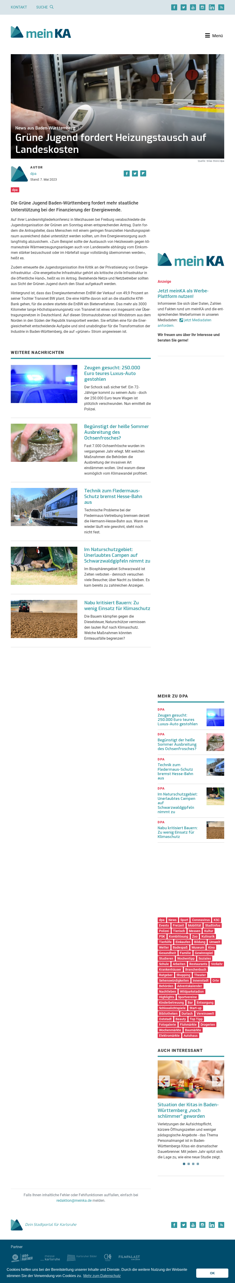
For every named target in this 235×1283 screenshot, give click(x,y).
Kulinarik (208, 936)
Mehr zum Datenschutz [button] (102, 1276)
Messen (194, 931)
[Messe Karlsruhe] (50, 1257)
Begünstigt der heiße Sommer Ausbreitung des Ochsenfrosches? (116, 432)
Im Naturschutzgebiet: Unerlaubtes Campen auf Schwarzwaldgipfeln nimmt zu (117, 555)
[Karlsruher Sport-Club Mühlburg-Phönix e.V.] (22, 1257)
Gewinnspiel (204, 953)
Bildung (199, 942)
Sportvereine (187, 997)
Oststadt (165, 1019)
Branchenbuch (195, 969)
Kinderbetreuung (171, 1002)
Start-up (195, 1008)
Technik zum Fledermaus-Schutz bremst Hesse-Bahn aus (113, 496)
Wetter (164, 947)
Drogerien (208, 1024)
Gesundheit (167, 953)
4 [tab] (198, 1164)
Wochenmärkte (170, 1030)
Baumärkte (193, 1030)
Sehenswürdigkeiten (174, 980)
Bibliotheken (168, 1013)
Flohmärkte (188, 1024)
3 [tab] (193, 1164)
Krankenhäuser (170, 969)
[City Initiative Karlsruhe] (108, 1257)
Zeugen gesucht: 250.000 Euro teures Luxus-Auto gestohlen (112, 373)
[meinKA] (41, 33)
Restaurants (198, 964)
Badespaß (180, 947)
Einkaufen (183, 942)
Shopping (183, 975)
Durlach (187, 1013)
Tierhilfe (165, 942)
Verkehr (217, 964)
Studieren (166, 958)
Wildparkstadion (192, 991)
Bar (190, 1002)
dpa (33, 173)
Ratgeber (166, 975)
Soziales (205, 958)
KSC (217, 920)
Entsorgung (205, 1002)
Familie (185, 953)
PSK (162, 936)
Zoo (195, 936)
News (172, 920)
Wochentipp (186, 958)
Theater (200, 975)
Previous (164, 1081)
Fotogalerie (167, 1024)
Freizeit (178, 925)
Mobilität (194, 925)
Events (164, 925)
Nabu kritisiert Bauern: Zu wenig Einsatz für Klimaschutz (117, 606)
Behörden (166, 986)
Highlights (166, 997)
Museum (198, 947)
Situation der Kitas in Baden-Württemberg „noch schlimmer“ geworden (188, 1110)
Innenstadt (201, 980)
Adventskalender (189, 986)
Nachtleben (167, 991)
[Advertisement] (191, 202)
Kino (211, 947)
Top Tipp (196, 1019)
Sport (184, 920)
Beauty (181, 1019)
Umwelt (214, 942)
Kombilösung (178, 936)
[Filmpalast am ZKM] (129, 1257)
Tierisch (179, 931)
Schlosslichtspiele (172, 1008)
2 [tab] (188, 1164)
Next (217, 1081)
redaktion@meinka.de (74, 1200)
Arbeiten (179, 964)
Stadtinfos (212, 925)
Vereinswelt (205, 1013)
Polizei (164, 931)
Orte (216, 980)
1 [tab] (184, 1164)
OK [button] (212, 1273)
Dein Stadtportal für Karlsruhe (50, 1224)
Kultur (208, 931)
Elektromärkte (169, 1035)
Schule (164, 964)
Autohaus (191, 1035)
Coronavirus (201, 920)
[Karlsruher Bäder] (82, 1257)
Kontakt (19, 7)
